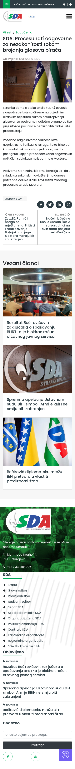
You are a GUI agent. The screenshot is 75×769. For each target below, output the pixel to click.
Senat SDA (16, 607)
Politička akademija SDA (26, 624)
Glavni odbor (17, 590)
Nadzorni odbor (19, 601)
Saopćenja (23, 32)
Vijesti (8, 32)
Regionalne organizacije (25, 640)
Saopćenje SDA (13, 198)
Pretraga (37, 745)
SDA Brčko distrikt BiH (24, 646)
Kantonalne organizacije (26, 635)
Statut (12, 585)
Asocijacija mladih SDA (24, 613)
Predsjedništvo (19, 596)
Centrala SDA (18, 629)
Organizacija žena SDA (24, 618)
